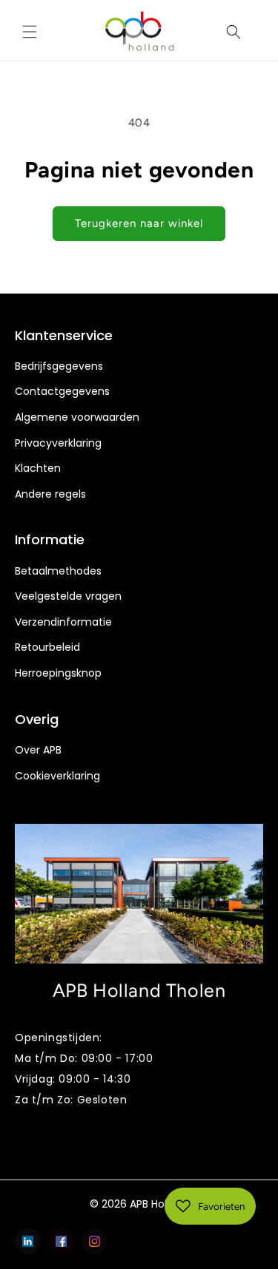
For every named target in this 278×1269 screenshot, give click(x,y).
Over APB (38, 750)
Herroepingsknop (58, 673)
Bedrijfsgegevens (59, 366)
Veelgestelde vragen (68, 596)
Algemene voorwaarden (77, 417)
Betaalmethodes (58, 571)
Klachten (38, 468)
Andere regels (50, 494)
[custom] (28, 1241)
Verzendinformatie (63, 622)
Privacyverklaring (58, 443)
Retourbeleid (47, 647)
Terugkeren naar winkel (139, 223)
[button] (29, 32)
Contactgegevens (62, 392)
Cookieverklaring (57, 776)
